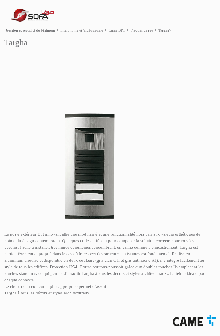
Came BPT (117, 30)
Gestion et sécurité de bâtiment (30, 30)
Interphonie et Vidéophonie (81, 30)
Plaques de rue (142, 30)
